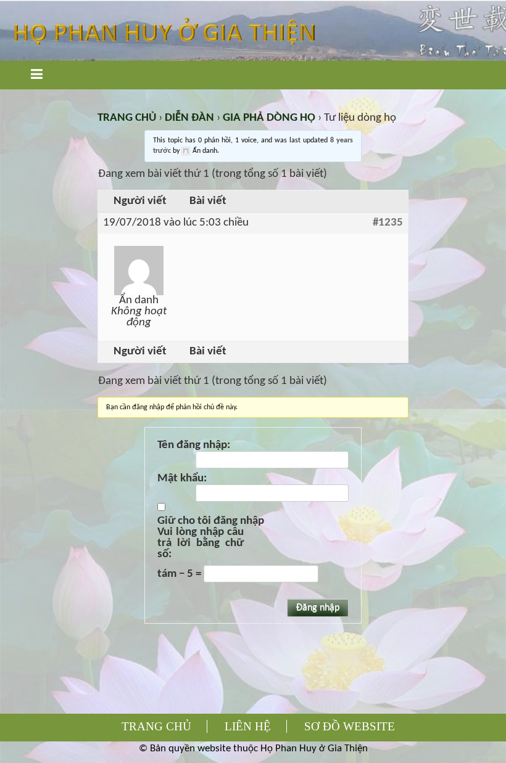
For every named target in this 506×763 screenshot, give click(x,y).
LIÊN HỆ (248, 726)
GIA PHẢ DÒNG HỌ (269, 118)
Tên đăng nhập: (193, 445)
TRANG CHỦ (126, 118)
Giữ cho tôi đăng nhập (210, 521)
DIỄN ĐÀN (189, 118)
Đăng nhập (317, 608)
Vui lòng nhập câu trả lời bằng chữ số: (200, 543)
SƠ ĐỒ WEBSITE (349, 726)
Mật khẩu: (182, 478)
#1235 (388, 223)
